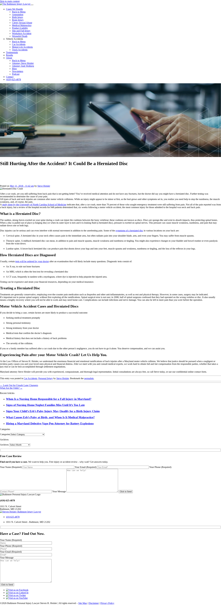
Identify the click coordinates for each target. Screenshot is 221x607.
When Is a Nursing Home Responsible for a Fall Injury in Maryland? (48, 399)
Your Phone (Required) (160, 467)
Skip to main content (10, 1)
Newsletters (17, 71)
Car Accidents (18, 44)
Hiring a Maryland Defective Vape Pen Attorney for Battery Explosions (50, 423)
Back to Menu (19, 12)
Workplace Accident (21, 33)
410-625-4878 (13, 517)
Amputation (17, 14)
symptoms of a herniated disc (129, 230)
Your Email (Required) (85, 467)
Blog (14, 68)
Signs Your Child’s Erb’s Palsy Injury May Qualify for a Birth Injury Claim (53, 411)
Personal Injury (45, 378)
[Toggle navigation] (32, 4)
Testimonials (12, 52)
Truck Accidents (20, 49)
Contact (9, 76)
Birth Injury (17, 17)
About (9, 58)
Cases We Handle (14, 9)
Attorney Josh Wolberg (23, 66)
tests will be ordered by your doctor (32, 261)
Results (9, 55)
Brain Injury (18, 20)
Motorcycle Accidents (22, 47)
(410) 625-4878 (13, 79)
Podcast (15, 74)
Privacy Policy (107, 603)
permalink (89, 378)
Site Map (82, 603)
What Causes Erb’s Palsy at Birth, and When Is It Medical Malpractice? (50, 417)
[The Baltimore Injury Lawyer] (15, 4)
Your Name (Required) (11, 467)
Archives (4, 444)
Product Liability (20, 28)
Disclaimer (94, 603)
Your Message (59, 491)
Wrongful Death (19, 36)
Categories (5, 434)
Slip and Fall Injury (21, 30)
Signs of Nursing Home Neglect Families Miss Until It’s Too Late (45, 405)
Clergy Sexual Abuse (22, 22)
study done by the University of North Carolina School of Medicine (34, 204)
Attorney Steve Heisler (23, 63)
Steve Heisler (43, 186)
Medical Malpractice (21, 25)
